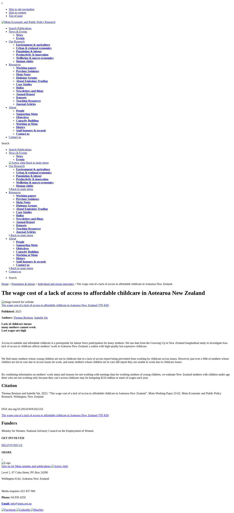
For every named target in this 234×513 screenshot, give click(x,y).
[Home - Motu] (28, 22)
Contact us (15, 137)
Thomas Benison (23, 317)
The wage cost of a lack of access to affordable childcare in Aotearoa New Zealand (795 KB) (55, 305)
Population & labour (23, 284)
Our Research (17, 41)
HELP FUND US (11, 445)
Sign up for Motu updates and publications (26, 466)
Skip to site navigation (21, 9)
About (12, 107)
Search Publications (20, 28)
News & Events (18, 31)
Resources (15, 64)
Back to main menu (37, 162)
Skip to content (17, 12)
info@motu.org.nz (16, 503)
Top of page (16, 15)
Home (5, 284)
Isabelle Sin (41, 317)
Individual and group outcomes (56, 284)
